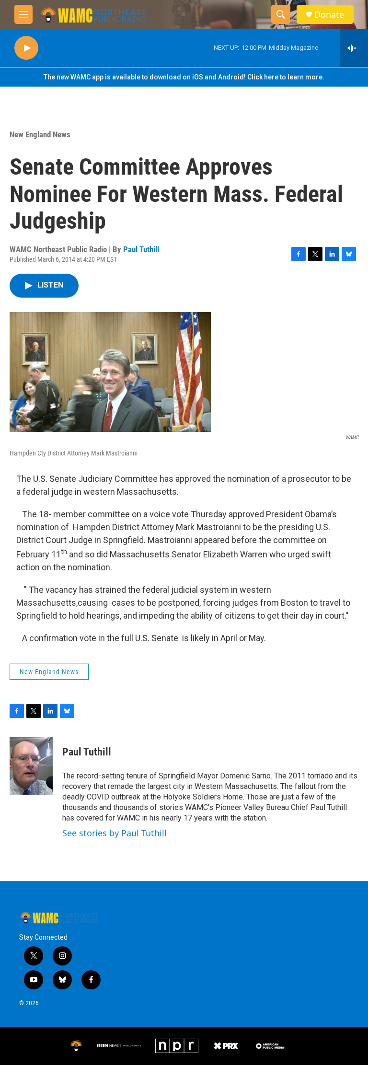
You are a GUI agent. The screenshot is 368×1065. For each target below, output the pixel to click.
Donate (329, 15)
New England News (40, 134)
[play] (26, 48)
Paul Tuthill (141, 249)
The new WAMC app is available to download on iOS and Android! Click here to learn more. (184, 77)
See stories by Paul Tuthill (114, 833)
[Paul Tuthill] (31, 766)
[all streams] (354, 48)
